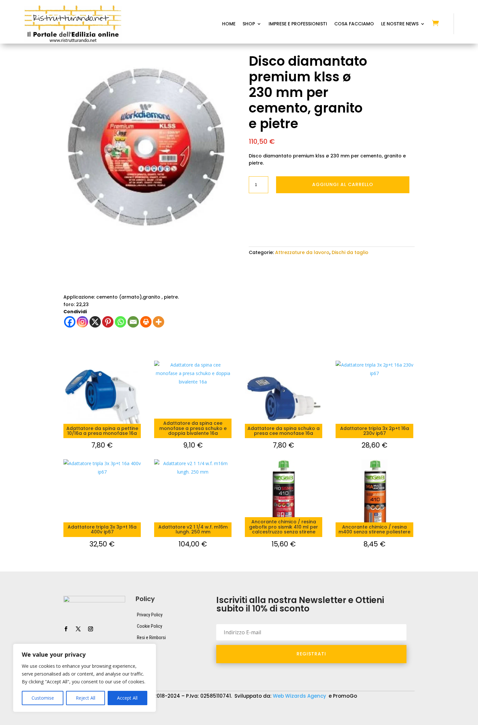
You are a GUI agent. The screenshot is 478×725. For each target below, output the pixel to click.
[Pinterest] (107, 322)
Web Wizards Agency (300, 695)
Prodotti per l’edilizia (143, 720)
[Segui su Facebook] (66, 629)
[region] (84, 678)
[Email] (133, 322)
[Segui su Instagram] (90, 629)
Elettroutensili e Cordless (351, 710)
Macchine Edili (405, 710)
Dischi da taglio (350, 252)
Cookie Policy (149, 626)
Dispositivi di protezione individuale (274, 710)
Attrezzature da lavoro (302, 252)
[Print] (146, 322)
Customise (43, 698)
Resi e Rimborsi (151, 637)
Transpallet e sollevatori (240, 720)
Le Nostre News (399, 24)
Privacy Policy (150, 614)
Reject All (85, 698)
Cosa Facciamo (354, 24)
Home (228, 24)
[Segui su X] (78, 629)
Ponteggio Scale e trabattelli (78, 720)
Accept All (127, 698)
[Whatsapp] (120, 322)
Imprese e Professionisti (298, 24)
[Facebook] (69, 322)
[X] (95, 322)
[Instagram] (82, 322)
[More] (158, 322)
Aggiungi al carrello (342, 184)
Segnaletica (190, 720)
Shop (249, 24)
